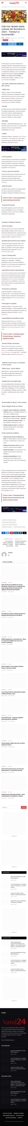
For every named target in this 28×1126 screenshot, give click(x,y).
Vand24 (10, 552)
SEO (17, 416)
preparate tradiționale (18, 161)
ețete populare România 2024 (9, 522)
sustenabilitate (5, 79)
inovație (21, 77)
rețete (7, 75)
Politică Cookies (7, 1113)
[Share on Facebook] (5, 44)
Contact (20, 1117)
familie (16, 375)
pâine (21, 123)
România (14, 75)
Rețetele (3, 474)
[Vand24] (14, 2)
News (8, 6)
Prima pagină (4, 6)
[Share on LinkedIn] (19, 44)
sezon (15, 321)
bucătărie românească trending (9, 520)
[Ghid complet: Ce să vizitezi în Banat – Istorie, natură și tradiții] (14, 654)
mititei (10, 478)
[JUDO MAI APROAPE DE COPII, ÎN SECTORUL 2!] (5, 878)
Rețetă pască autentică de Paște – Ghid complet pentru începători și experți (13, 795)
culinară (11, 490)
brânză (16, 388)
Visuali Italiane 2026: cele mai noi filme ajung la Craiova (13, 744)
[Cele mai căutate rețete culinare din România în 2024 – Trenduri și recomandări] (14, 16)
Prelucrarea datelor (9, 1115)
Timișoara (12, 235)
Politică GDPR (20, 1115)
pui (22, 390)
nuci (6, 350)
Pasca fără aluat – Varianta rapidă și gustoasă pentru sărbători (12, 718)
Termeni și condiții (18, 1113)
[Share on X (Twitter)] (12, 44)
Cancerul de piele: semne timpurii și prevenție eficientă (18, 893)
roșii (12, 212)
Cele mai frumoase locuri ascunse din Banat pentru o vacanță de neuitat (12, 769)
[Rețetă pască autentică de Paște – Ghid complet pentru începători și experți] (14, 782)
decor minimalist (5, 352)
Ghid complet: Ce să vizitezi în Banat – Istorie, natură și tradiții (12, 667)
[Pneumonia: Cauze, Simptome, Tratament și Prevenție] (5, 902)
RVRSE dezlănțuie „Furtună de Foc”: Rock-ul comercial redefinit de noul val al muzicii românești (13, 640)
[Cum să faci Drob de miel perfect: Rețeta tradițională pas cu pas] (14, 680)
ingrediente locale (6, 102)
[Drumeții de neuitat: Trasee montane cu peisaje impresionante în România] (14, 602)
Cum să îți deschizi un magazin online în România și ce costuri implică (18, 886)
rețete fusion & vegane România (9, 524)
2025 (8, 264)
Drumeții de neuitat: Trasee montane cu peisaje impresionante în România (13, 614)
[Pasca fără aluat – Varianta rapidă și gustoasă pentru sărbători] (14, 706)
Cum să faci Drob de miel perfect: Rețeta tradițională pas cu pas (13, 692)
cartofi (23, 136)
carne (19, 136)
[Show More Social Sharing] (25, 44)
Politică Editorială (11, 1117)
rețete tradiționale (13, 67)
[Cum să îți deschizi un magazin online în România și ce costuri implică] (5, 886)
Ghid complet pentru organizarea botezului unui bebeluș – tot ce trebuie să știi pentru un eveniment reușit (18, 944)
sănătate (19, 482)
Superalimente (5, 273)
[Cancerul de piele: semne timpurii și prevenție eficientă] (5, 894)
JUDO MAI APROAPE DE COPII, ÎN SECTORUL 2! (18, 877)
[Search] (26, 2)
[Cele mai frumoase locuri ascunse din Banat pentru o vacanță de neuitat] (14, 757)
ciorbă (3, 390)
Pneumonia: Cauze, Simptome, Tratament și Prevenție (18, 901)
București (3, 235)
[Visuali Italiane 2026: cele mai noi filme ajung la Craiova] (14, 731)
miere (3, 350)
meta (20, 422)
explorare (17, 71)
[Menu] (2, 2)
